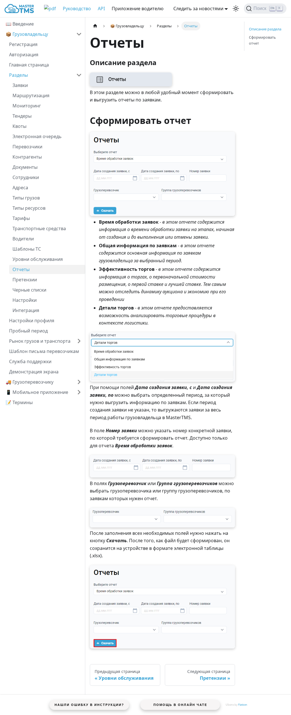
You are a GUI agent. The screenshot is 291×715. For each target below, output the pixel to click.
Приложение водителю (137, 8)
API (101, 8)
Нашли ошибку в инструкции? (89, 704)
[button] (45, 75)
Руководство (77, 8)
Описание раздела (265, 29)
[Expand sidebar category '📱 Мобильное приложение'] (79, 392)
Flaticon (242, 704)
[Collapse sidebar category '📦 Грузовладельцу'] (79, 34)
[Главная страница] (95, 26)
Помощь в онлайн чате (180, 704)
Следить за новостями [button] (198, 8)
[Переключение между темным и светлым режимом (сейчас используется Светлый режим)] (235, 8)
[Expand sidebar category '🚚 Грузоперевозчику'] (79, 381)
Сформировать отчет (262, 40)
